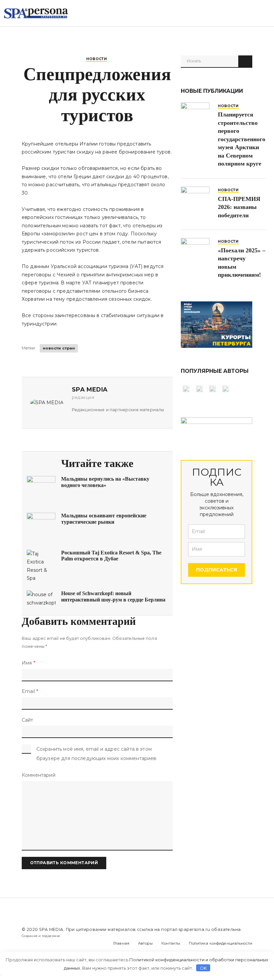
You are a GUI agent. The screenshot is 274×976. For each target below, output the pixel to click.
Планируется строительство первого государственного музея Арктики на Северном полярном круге (241, 139)
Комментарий (38, 775)
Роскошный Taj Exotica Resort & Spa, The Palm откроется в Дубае (111, 555)
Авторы (145, 943)
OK (203, 968)
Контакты (170, 943)
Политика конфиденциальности (220, 943)
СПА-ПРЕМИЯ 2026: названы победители (239, 207)
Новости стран (59, 348)
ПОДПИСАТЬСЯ (216, 570)
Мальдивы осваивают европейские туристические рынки (103, 518)
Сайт (27, 720)
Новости (96, 59)
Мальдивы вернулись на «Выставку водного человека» (105, 482)
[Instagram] (36, 943)
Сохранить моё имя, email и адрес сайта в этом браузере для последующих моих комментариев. (96, 753)
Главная (121, 943)
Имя (28, 663)
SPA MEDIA (51, 929)
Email (30, 691)
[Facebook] (23, 943)
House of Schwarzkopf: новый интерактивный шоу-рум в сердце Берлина (113, 596)
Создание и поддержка (41, 936)
